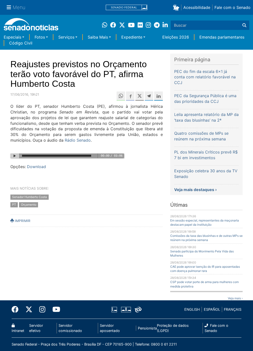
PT (14, 204)
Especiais (12, 37)
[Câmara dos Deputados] (114, 309)
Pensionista (147, 328)
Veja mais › (235, 298)
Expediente (131, 37)
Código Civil (20, 43)
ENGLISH (192, 309)
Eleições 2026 (175, 37)
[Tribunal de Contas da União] (138, 309)
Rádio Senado (78, 140)
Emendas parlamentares (221, 37)
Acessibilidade (196, 7)
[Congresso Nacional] (126, 309)
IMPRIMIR (22, 221)
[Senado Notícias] (31, 26)
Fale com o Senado (232, 7)
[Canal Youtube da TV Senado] (54, 309)
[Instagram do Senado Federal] (42, 309)
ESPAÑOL (212, 309)
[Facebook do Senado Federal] (17, 309)
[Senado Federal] (126, 7)
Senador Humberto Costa (29, 197)
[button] (177, 7)
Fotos (40, 37)
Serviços (66, 37)
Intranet (18, 331)
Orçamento (28, 204)
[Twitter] (29, 309)
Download (36, 166)
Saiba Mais (98, 37)
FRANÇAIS (232, 309)
